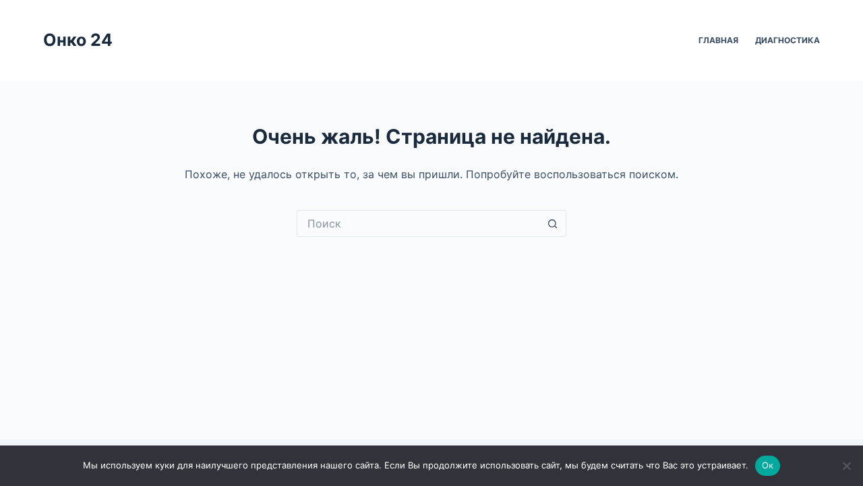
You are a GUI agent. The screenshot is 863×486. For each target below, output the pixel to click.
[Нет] (846, 466)
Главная (718, 40)
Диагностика (787, 40)
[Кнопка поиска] (552, 223)
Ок (768, 465)
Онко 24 (78, 40)
